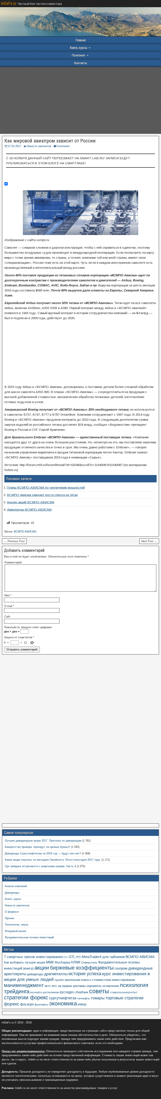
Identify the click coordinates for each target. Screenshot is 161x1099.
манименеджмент (24, 985)
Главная (80, 40)
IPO (78, 957)
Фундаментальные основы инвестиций (29, 937)
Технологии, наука (16, 924)
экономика (63, 1003)
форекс (11, 1003)
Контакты (80, 63)
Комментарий (13, 562)
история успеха (85, 973)
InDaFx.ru (8, 3)
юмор (82, 1004)
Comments (63, 146)
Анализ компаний (16, 886)
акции (41, 968)
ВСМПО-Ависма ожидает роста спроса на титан (42, 495)
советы (99, 991)
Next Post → (149, 541)
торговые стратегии (124, 997)
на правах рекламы (72, 986)
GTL (72, 957)
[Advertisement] (80, 100)
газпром (120, 968)
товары (98, 998)
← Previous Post (14, 541)
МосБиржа (62, 962)
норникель (94, 986)
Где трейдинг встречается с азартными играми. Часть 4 (40, 866)
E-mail (9, 606)
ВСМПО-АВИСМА (25, 531)
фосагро (27, 1004)
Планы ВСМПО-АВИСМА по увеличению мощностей (46, 487)
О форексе (12, 911)
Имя (8, 595)
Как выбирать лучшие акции (24, 962)
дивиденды (35, 974)
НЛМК (75, 962)
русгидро (67, 992)
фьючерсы (41, 1004)
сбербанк (81, 992)
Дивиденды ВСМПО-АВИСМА (29, 509)
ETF (66, 957)
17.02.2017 (14, 146)
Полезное (78, 55)
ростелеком (51, 992)
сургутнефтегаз (62, 998)
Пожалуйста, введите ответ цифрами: (28, 627)
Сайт (7, 616)
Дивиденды (12, 892)
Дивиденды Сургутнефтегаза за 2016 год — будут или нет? (43, 853)
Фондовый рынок (15, 931)
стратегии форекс (26, 997)
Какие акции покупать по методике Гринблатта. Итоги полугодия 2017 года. (53, 859)
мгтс (48, 986)
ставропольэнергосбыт (124, 992)
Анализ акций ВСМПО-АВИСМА (30, 502)
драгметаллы (56, 974)
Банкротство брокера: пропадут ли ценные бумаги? (37, 846)
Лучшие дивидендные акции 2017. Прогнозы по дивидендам (43, 840)
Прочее (9, 918)
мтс (54, 986)
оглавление (111, 986)
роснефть (36, 992)
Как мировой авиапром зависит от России (50, 141)
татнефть (83, 998)
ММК (50, 962)
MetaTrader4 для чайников (103, 957)
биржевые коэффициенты (82, 968)
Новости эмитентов (39, 146)
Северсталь (89, 962)
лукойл (59, 980)
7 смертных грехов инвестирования (33, 957)
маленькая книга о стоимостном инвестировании (100, 980)
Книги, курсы (78, 48)
